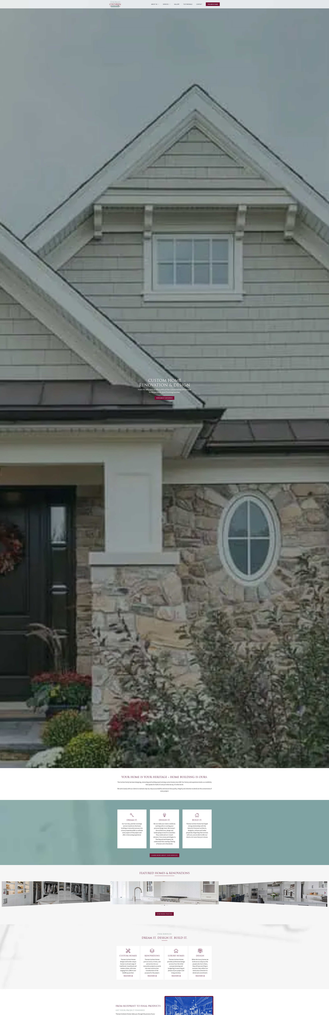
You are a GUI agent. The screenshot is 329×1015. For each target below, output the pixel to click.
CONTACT (199, 4)
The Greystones (213, 4)
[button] (4, 892)
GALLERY (176, 4)
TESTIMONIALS (187, 4)
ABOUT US (154, 4)
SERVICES (166, 4)
